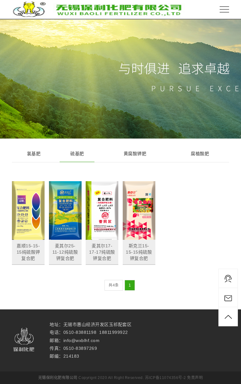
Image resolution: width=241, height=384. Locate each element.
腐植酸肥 (200, 153)
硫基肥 (77, 153)
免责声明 (195, 378)
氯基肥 (34, 153)
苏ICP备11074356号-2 (165, 378)
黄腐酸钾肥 (135, 153)
